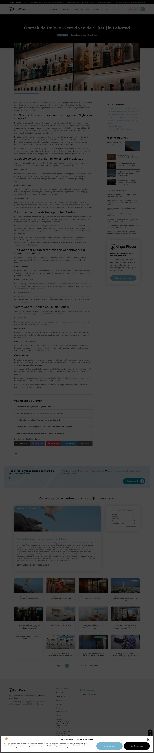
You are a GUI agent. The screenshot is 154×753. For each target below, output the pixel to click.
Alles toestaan (109, 746)
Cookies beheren (137, 746)
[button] (149, 739)
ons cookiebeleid (56, 747)
